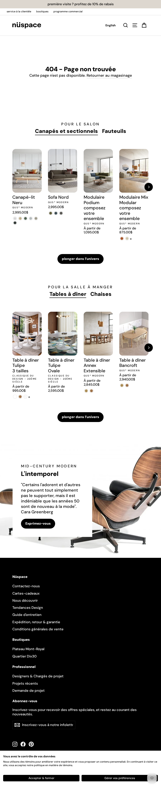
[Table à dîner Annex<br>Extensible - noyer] (91, 391)
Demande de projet (28, 690)
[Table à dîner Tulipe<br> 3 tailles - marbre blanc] (25, 396)
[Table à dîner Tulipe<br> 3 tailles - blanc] (15, 396)
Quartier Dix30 (24, 656)
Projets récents (25, 683)
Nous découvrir (25, 600)
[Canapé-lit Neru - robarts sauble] (15, 218)
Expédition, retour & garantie (36, 622)
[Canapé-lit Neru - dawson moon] (30, 218)
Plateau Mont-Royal (28, 649)
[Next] (148, 187)
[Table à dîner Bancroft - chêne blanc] (122, 385)
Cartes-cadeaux (26, 593)
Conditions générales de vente (38, 629)
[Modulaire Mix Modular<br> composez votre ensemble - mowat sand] (127, 238)
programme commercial (68, 11)
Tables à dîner (67, 294)
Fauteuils (114, 131)
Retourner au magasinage (109, 75)
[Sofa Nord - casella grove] (50, 213)
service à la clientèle (19, 11)
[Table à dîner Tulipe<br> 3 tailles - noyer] (20, 396)
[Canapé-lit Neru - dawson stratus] (15, 223)
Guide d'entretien (27, 614)
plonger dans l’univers (80, 259)
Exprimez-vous (38, 523)
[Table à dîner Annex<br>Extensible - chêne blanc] (86, 391)
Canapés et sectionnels (66, 131)
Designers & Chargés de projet (38, 676)
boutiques (42, 11)
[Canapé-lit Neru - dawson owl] (36, 218)
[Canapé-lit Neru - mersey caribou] (20, 218)
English (110, 25)
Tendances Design (27, 607)
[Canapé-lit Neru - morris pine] (25, 218)
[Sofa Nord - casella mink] (61, 213)
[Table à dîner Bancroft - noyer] (127, 385)
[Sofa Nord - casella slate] (56, 213)
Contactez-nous (26, 586)
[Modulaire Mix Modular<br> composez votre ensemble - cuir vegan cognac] (122, 238)
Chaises (101, 294)
